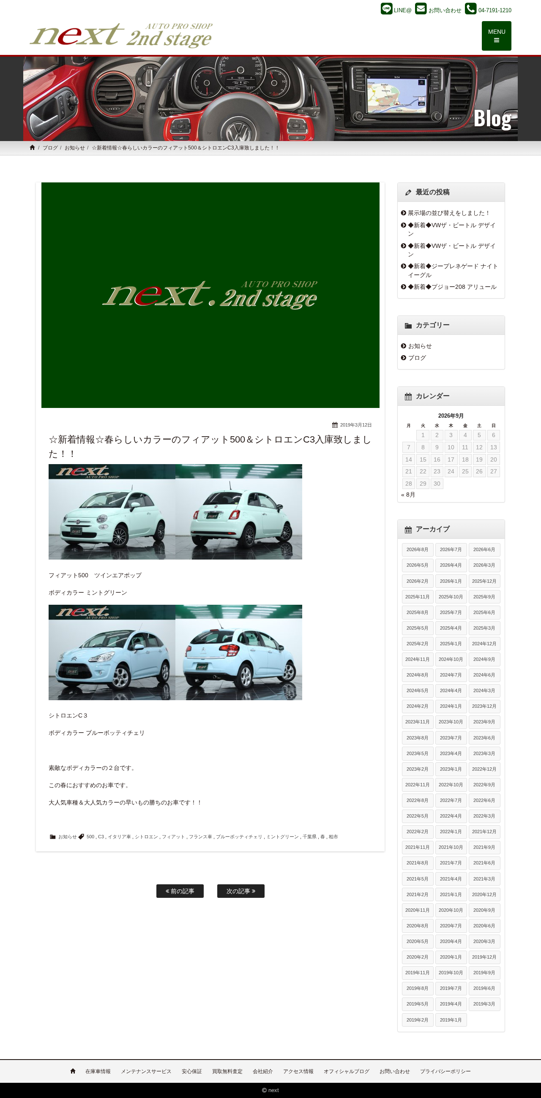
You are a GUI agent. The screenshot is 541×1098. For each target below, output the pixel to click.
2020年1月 (451, 956)
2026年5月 (418, 565)
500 (90, 836)
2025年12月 (484, 581)
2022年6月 (484, 800)
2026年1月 (451, 581)
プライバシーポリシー (445, 1071)
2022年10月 (451, 784)
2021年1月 (451, 894)
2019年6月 (484, 988)
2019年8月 (418, 988)
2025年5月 (418, 628)
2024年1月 (451, 706)
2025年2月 (418, 643)
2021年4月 (451, 878)
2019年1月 (451, 1019)
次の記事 (239, 891)
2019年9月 (484, 972)
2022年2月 (418, 831)
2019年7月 (451, 988)
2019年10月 (451, 972)
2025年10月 (451, 596)
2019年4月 (451, 1003)
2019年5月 (418, 1003)
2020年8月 (418, 925)
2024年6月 (484, 674)
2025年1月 (451, 643)
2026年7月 (451, 549)
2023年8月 (418, 737)
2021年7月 (451, 862)
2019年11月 (417, 972)
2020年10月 (451, 910)
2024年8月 (418, 674)
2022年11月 (417, 784)
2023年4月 (451, 753)
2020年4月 (451, 941)
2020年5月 (418, 941)
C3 (101, 836)
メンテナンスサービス (146, 1071)
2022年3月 (484, 815)
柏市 (333, 836)
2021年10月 (451, 847)
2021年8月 (418, 862)
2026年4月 (451, 565)
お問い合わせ (395, 1071)
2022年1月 (451, 831)
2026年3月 (484, 565)
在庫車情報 (98, 1071)
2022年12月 (484, 769)
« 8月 (408, 494)
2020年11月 (417, 910)
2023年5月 (418, 753)
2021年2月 (418, 894)
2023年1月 (451, 769)
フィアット (173, 836)
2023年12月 (484, 706)
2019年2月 (418, 1019)
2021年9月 (484, 847)
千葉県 (310, 836)
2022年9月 (484, 784)
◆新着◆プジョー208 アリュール (452, 286)
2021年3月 (484, 878)
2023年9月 (484, 721)
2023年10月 (451, 721)
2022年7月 (451, 800)
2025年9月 (484, 596)
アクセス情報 (298, 1071)
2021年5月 (418, 878)
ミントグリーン (282, 836)
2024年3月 (484, 690)
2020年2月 (418, 956)
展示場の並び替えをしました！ (449, 212)
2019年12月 (484, 956)
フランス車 (200, 836)
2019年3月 (484, 1003)
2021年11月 (417, 847)
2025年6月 (484, 612)
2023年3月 (484, 753)
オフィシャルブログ (346, 1071)
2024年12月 (484, 643)
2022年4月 (451, 815)
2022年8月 (418, 800)
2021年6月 (484, 862)
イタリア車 (119, 836)
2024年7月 (451, 674)
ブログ (50, 148)
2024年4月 (451, 690)
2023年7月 (451, 737)
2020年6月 (484, 925)
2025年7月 (451, 612)
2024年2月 (418, 706)
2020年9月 (484, 910)
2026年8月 (418, 549)
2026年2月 (418, 581)
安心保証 (192, 1071)
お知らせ (75, 148)
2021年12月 (484, 831)
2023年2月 (418, 769)
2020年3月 (484, 941)
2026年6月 (484, 549)
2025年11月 (417, 596)
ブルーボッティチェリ (239, 836)
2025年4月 (451, 628)
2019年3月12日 (356, 424)
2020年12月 (484, 894)
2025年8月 (418, 612)
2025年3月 (484, 628)
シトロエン (146, 836)
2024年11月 (417, 659)
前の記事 (181, 891)
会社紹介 (263, 1071)
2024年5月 (418, 690)
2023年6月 (484, 737)
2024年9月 (484, 659)
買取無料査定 (227, 1071)
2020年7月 (451, 925)
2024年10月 (451, 659)
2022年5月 (418, 815)
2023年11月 (417, 721)
